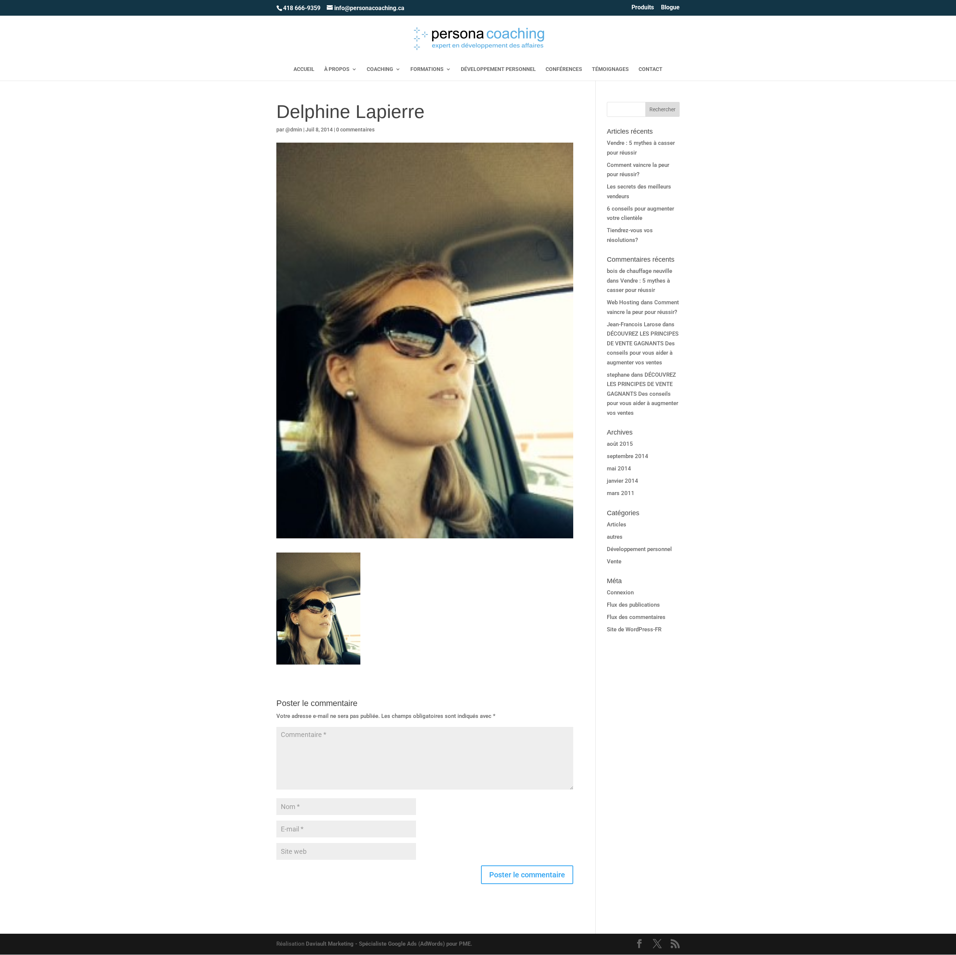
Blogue (670, 7)
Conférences (564, 69)
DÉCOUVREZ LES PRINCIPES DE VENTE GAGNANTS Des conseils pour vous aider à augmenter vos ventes (642, 393)
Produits (642, 7)
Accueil (304, 69)
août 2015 (620, 444)
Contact (650, 69)
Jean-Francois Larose (634, 324)
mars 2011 (620, 493)
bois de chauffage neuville (639, 271)
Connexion (620, 592)
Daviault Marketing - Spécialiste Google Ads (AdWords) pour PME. (389, 943)
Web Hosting (623, 302)
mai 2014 (619, 468)
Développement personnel (498, 69)
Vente (614, 561)
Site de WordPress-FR (634, 629)
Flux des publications (633, 604)
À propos (337, 69)
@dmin (293, 130)
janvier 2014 (622, 481)
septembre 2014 (627, 456)
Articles (616, 524)
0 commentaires (355, 130)
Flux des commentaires (636, 617)
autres (615, 537)
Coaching (380, 69)
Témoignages (610, 69)
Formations (427, 69)
